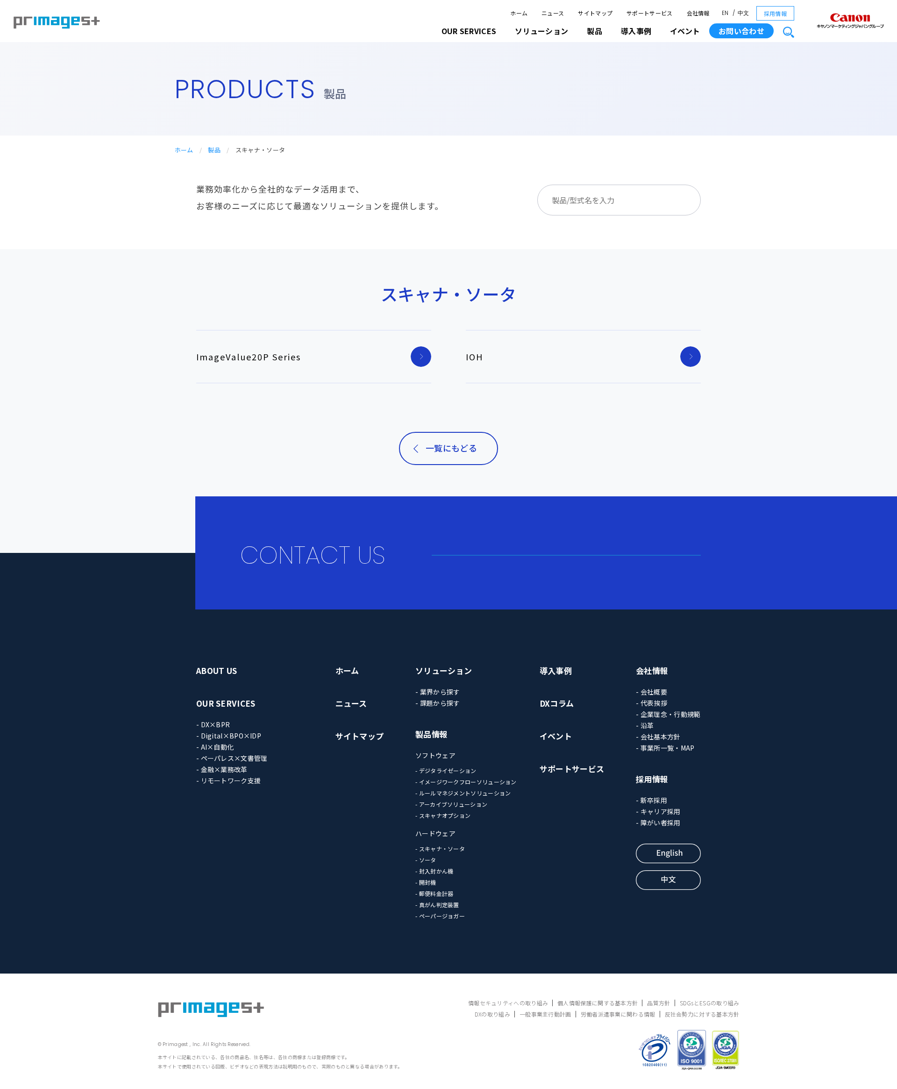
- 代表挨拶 (651, 703)
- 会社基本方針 (658, 736)
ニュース (552, 13)
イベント (685, 30)
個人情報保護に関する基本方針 (597, 1003)
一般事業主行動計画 (545, 1014)
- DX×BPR (213, 724)
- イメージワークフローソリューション (466, 782)
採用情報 (775, 13)
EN (725, 13)
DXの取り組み (492, 1014)
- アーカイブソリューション (451, 804)
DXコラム (557, 703)
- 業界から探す (437, 691)
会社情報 (698, 13)
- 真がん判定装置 (437, 905)
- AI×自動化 (215, 747)
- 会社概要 (651, 691)
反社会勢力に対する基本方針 (702, 1014)
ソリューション (443, 670)
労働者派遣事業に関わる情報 (618, 1014)
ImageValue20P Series (248, 357)
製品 (214, 149)
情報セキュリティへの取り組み (508, 1003)
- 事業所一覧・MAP (665, 747)
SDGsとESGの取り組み (710, 1003)
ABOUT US (216, 670)
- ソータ (425, 860)
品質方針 (658, 1003)
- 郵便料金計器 (434, 893)
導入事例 (556, 670)
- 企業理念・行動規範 (668, 714)
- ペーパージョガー (440, 916)
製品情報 (431, 734)
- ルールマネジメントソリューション (463, 793)
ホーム (518, 13)
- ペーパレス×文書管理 (232, 758)
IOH (474, 357)
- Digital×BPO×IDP (228, 735)
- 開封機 (425, 882)
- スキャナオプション (442, 815)
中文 (743, 13)
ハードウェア (435, 833)
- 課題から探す (437, 703)
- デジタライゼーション (446, 770)
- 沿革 (645, 725)
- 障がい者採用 (658, 822)
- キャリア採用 (658, 811)
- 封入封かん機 (434, 871)
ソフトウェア (435, 755)
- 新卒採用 (651, 800)
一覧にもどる (451, 448)
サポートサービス (649, 13)
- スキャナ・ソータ (440, 849)
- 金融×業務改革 (222, 769)
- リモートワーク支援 (228, 780)
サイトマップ (595, 13)
